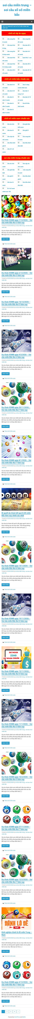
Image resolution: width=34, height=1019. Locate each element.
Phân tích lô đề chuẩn (9, 243)
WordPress (17, 1017)
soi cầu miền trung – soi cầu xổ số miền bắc (17, 10)
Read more (5, 239)
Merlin (24, 1017)
